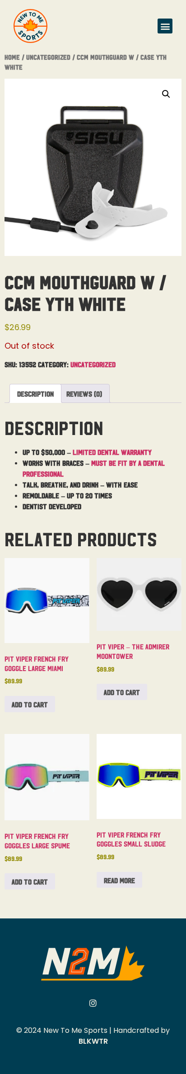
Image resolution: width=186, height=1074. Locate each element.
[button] (165, 26)
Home (12, 56)
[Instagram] (93, 1003)
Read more (119, 880)
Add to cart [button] (30, 704)
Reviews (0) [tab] (84, 393)
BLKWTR (93, 1041)
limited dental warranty (112, 451)
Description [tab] (35, 393)
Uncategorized (48, 56)
